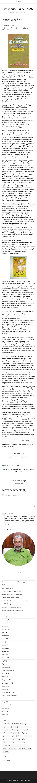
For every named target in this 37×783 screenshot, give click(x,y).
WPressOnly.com (22, 781)
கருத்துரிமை (5, 651)
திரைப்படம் (5, 667)
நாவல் (4, 676)
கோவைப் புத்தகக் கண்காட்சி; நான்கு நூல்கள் (15, 582)
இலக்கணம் (8, 28)
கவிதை (4, 658)
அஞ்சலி (4, 626)
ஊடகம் (4, 645)
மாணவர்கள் (5, 705)
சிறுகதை (4, 664)
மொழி (4, 711)
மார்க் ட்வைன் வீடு (18, 481)
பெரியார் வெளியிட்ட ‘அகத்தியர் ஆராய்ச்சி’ (14, 601)
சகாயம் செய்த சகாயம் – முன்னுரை (12, 594)
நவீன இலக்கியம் (7, 670)
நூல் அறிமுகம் (6, 683)
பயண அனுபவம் (7, 692)
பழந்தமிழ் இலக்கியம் (8, 695)
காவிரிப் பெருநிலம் (8, 604)
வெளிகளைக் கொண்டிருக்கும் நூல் (12, 610)
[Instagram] (20, 572)
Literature (4, 620)
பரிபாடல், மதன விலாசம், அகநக (11, 607)
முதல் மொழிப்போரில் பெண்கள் (11, 591)
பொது (4, 702)
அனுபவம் (5, 629)
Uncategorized (6, 623)
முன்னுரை (5, 708)
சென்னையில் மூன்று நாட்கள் (10, 597)
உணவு (4, 639)
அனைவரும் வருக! (7, 588)
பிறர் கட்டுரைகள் (7, 699)
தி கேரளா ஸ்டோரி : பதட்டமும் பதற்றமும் (18, 469)
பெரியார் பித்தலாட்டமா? (9, 585)
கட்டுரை (17, 28)
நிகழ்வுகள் (5, 680)
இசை (3, 632)
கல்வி (3, 654)
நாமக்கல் (4, 673)
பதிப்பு (4, 689)
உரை (3, 642)
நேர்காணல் (5, 686)
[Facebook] (16, 572)
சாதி (3, 661)
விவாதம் (4, 714)
